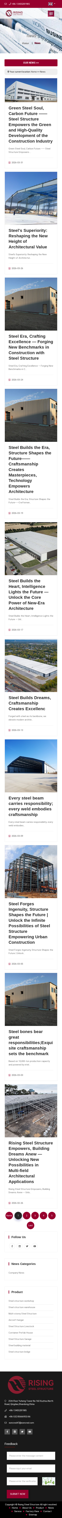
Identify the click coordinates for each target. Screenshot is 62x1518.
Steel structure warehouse (22, 1307)
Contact (47, 1511)
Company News (16, 1272)
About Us (27, 1507)
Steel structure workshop (21, 1301)
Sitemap (33, 1514)
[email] (6, 4)
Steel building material (19, 1345)
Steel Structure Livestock (21, 1326)
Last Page (30, 1226)
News (42, 72)
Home (25, 42)
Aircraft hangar (16, 1320)
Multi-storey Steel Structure (23, 1313)
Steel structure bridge (19, 1351)
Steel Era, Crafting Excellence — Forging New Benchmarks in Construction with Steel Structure (31, 347)
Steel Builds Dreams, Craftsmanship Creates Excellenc (30, 703)
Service (18, 1511)
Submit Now (17, 1494)
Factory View (32, 1511)
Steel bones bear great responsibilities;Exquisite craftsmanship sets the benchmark (31, 1042)
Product (40, 1507)
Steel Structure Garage (20, 1339)
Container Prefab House (21, 1332)
